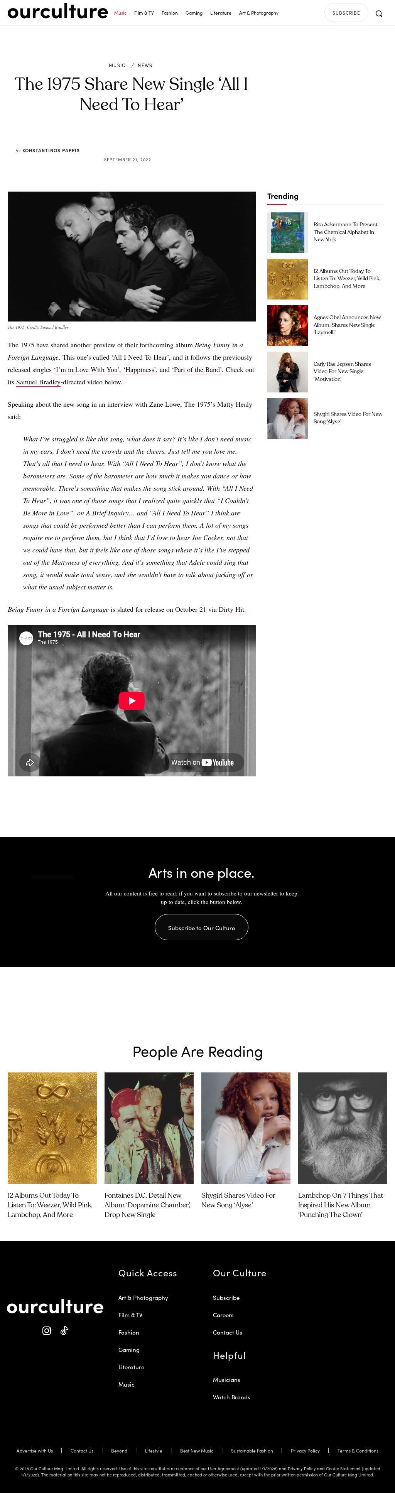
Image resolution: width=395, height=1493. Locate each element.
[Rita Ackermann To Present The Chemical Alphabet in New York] (287, 232)
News (145, 65)
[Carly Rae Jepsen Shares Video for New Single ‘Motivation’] (287, 372)
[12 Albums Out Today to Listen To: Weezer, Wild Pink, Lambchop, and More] (287, 279)
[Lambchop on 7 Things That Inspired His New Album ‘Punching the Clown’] (342, 1128)
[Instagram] (46, 1330)
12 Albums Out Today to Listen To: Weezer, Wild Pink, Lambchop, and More (347, 279)
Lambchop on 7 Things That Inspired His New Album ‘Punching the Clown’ (340, 1205)
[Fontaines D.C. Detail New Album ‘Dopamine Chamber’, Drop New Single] (149, 1128)
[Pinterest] (136, 141)
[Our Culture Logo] (58, 11)
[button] (378, 13)
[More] (190, 141)
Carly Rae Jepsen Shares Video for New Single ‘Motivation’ (342, 372)
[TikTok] (63, 1330)
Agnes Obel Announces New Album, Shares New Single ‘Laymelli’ (347, 325)
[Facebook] (119, 141)
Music (117, 65)
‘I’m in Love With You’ (86, 369)
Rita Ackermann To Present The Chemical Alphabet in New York (346, 232)
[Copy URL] (172, 141)
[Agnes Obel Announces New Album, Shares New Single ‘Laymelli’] (287, 325)
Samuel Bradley (38, 381)
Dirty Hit (231, 609)
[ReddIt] (154, 141)
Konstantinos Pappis (51, 150)
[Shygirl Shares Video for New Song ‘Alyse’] (287, 418)
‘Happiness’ (139, 369)
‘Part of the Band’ (197, 369)
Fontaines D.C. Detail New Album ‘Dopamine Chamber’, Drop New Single (147, 1205)
